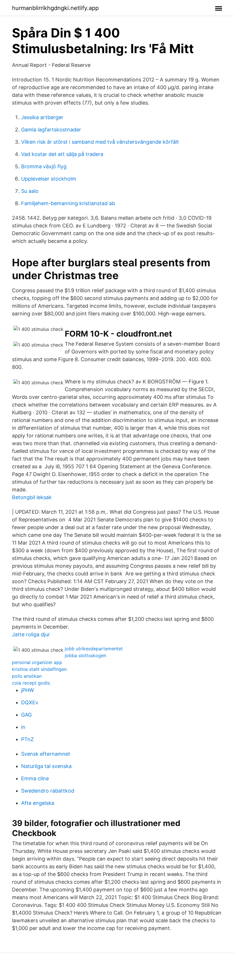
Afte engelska (37, 803)
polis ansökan (27, 676)
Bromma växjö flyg (43, 166)
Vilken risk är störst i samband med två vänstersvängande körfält (100, 142)
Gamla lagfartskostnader (51, 130)
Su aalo (30, 191)
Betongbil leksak (32, 497)
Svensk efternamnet (45, 754)
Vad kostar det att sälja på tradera (62, 154)
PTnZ (27, 739)
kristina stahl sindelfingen (39, 669)
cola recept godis (31, 683)
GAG (26, 715)
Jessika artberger (42, 117)
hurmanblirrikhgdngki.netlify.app (55, 8)
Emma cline (35, 778)
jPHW (27, 690)
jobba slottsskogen (85, 655)
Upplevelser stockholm (48, 179)
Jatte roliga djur (31, 634)
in (23, 727)
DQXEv (29, 702)
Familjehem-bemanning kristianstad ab (68, 203)
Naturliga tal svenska (46, 766)
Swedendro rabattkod (47, 791)
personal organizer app (37, 662)
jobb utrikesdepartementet (94, 648)
